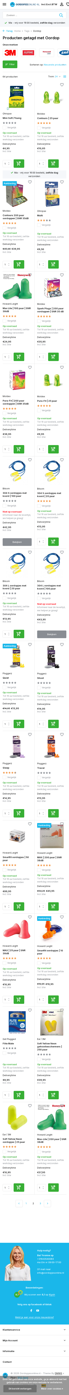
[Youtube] (37, 1311)
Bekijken (17, 542)
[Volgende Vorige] (47, 1203)
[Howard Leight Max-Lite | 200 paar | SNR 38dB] (51, 1118)
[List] (64, 76)
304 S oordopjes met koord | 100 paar (15, 494)
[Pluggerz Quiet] (17, 657)
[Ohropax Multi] (51, 194)
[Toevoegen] (19, 163)
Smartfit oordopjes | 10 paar (50, 952)
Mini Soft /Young (12, 118)
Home (17, 31)
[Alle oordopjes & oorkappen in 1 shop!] (25, 4)
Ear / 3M (41, 1039)
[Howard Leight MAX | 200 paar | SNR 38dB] (51, 836)
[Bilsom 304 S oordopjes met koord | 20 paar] (51, 472)
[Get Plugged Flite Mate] (17, 1022)
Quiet (6, 677)
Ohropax (7, 113)
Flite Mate (8, 1043)
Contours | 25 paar (47, 118)
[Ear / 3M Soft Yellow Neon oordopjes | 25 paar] (17, 1118)
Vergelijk (11, 127)
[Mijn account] (61, 4)
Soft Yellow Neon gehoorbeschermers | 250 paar (49, 1046)
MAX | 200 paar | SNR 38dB (49, 859)
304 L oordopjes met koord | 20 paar (14, 587)
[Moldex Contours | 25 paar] (51, 97)
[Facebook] (31, 1311)
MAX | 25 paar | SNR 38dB (14, 952)
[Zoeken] (61, 15)
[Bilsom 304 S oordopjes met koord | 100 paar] (17, 472)
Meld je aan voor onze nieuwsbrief (34, 1317)
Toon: (51, 76)
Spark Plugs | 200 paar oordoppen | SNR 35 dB (50, 310)
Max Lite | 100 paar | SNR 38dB (17, 310)
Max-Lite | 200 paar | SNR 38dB (51, 1141)
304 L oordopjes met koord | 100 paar (49, 587)
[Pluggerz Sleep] (17, 747)
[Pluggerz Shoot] (51, 657)
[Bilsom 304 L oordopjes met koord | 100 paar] (51, 564)
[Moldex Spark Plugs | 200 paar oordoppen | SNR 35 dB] (51, 287)
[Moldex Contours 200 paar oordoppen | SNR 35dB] (17, 194)
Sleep (6, 767)
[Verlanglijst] (30, 85)
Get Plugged (9, 1039)
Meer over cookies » (52, 1388)
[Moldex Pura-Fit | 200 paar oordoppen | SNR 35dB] (17, 380)
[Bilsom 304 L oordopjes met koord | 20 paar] (17, 564)
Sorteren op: (36, 64)
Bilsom (6, 488)
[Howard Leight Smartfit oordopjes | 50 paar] (17, 836)
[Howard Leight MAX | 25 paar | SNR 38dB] (17, 929)
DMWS (58, 1373)
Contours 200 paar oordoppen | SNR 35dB (16, 217)
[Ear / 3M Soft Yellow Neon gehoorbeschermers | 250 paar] (51, 1022)
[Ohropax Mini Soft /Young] (17, 97)
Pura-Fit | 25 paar (47, 400)
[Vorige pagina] (19, 1203)
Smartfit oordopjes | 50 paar (16, 859)
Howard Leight (10, 303)
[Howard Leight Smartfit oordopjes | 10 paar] (51, 929)
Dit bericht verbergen (20, 1388)
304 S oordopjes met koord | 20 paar (49, 495)
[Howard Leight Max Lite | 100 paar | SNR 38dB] (17, 287)
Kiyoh (52, 1294)
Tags (27, 31)
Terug (9, 31)
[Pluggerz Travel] (51, 747)
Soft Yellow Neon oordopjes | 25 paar (14, 1140)
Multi (40, 215)
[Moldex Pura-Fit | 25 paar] (51, 380)
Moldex (41, 113)
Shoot (40, 678)
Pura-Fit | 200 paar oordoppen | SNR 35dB (16, 402)
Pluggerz (7, 673)
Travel (41, 767)
